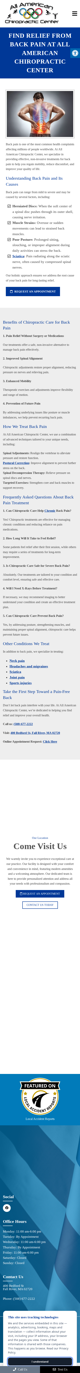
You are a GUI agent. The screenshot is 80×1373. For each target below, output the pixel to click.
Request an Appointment (35, 291)
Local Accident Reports (40, 1119)
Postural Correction (16, 463)
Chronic (49, 510)
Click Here (50, 741)
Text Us (62, 1369)
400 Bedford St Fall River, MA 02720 (17, 1287)
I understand (40, 1361)
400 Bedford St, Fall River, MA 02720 (35, 733)
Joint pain (17, 677)
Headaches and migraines (29, 666)
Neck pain (17, 661)
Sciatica (18, 256)
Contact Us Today (40, 905)
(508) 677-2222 (23, 724)
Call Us (22, 1369)
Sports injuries (21, 683)
